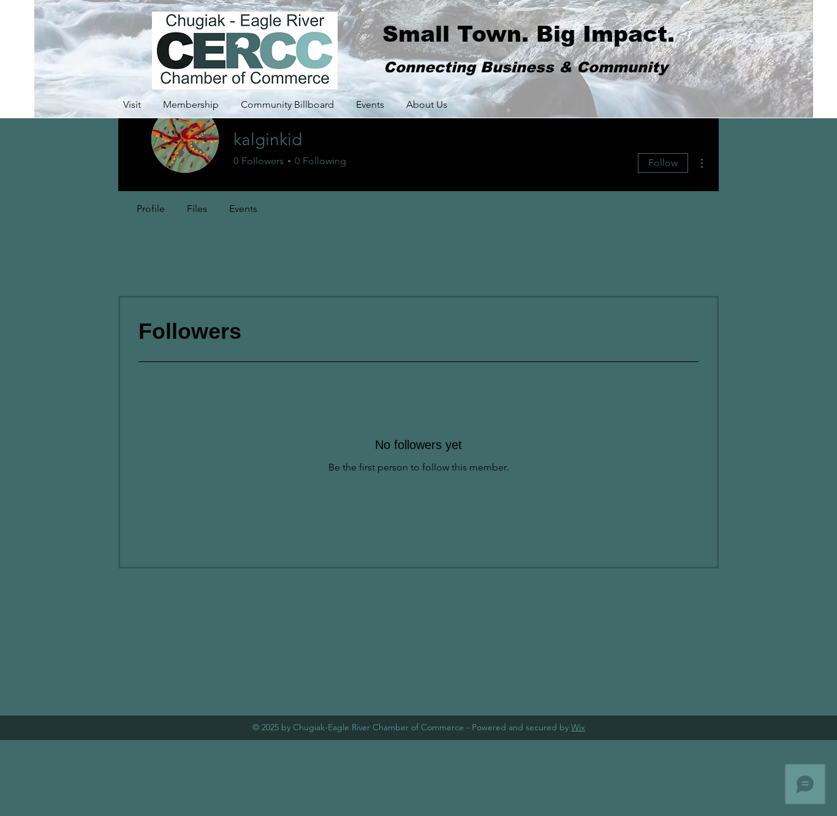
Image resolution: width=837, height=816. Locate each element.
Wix (578, 727)
